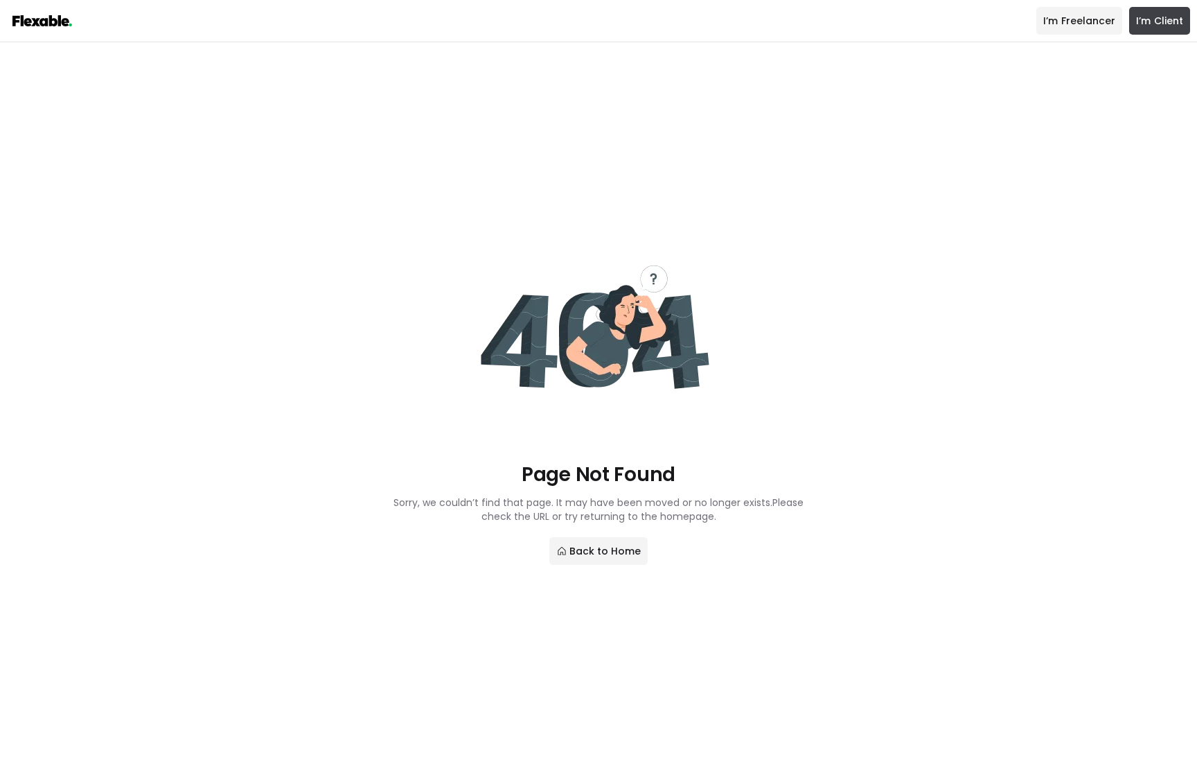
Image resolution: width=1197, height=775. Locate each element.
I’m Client (1159, 21)
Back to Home (605, 551)
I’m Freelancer (1079, 21)
